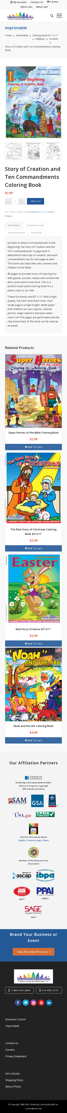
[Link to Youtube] (41, 1002)
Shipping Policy (14, 1080)
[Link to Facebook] (18, 1002)
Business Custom (15, 1019)
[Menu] (57, 15)
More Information (16, 232)
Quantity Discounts (35, 225)
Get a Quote (12, 1073)
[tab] (14, 225)
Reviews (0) (36, 232)
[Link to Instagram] (33, 1002)
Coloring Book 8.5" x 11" (36, 212)
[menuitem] (18, 2)
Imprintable (16, 27)
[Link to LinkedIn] (49, 1002)
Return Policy (13, 1086)
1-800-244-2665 (20, 990)
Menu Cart (26, 6)
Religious (8, 216)
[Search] (50, 15)
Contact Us (11, 1043)
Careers (10, 1049)
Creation (50, 212)
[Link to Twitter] (26, 1002)
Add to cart (36, 201)
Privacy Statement (15, 1056)
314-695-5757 (50, 990)
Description (14, 225)
